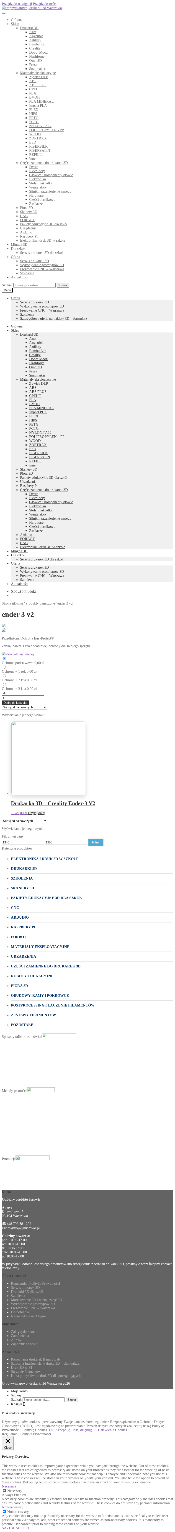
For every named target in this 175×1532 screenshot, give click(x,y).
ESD (32, 142)
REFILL (35, 154)
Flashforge (36, 56)
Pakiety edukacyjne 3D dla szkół (43, 224)
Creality (35, 48)
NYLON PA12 (40, 126)
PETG (34, 118)
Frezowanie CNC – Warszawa (42, 269)
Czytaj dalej (36, 813)
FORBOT (27, 220)
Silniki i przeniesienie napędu (50, 191)
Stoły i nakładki (40, 183)
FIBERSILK (38, 146)
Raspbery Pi (29, 236)
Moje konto (19, 1391)
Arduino (26, 232)
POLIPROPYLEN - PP (46, 130)
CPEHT (35, 89)
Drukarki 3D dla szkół (27, 1292)
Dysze (33, 167)
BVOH (34, 97)
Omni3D (35, 60)
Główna (17, 20)
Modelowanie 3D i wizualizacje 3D (36, 1300)
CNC (24, 216)
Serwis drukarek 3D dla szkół (41, 253)
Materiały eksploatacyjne (38, 73)
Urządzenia (28, 228)
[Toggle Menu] (3, 13)
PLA (32, 93)
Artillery (35, 40)
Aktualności (19, 277)
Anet (32, 32)
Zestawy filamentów (33, 1015)
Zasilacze (36, 204)
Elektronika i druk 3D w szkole (42, 240)
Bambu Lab (37, 44)
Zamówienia (20, 1336)
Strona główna (12, 603)
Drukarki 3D (29, 28)
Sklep (15, 24)
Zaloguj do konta (23, 1332)
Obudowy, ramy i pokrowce (40, 995)
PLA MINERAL (41, 101)
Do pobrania (20, 1312)
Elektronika (37, 179)
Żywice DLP (38, 77)
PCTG (34, 122)
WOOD (35, 134)
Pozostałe (22, 1025)
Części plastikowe (42, 199)
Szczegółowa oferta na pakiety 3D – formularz (53, 318)
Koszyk (18, 1404)
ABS (32, 81)
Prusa (33, 65)
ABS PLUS (37, 85)
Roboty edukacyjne (32, 976)
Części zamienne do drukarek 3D (44, 163)
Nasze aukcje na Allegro (28, 1316)
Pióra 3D (26, 208)
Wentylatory (38, 187)
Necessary (14, 1491)
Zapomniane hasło (24, 1344)
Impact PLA (38, 105)
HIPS (33, 114)
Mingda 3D (19, 244)
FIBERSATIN (39, 150)
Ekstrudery (37, 171)
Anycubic (36, 36)
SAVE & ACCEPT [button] (16, 1528)
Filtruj (95, 842)
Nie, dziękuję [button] (82, 1430)
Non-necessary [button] (12, 1507)
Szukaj (62, 285)
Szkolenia (27, 273)
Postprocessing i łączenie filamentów (53, 1005)
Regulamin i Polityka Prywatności (35, 1283)
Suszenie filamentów (26, 1371)
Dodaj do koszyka (15, 702)
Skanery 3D (28, 212)
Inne (32, 159)
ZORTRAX (38, 138)
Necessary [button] (9, 1486)
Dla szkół (18, 248)
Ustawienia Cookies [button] (112, 1430)
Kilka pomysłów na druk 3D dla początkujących (46, 1376)
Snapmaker (37, 69)
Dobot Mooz (38, 52)
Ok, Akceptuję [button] (59, 1430)
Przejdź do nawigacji (17, 4)
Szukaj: (7, 285)
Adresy (16, 1340)
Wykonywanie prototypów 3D (42, 265)
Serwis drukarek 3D (34, 261)
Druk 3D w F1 (21, 1367)
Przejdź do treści (45, 4)
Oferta (15, 257)
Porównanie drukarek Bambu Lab (35, 1359)
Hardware (36, 195)
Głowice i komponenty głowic (51, 175)
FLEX (34, 110)
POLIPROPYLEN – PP (46, 437)
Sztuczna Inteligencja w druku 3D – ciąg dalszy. (45, 1363)
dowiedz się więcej (19, 654)
